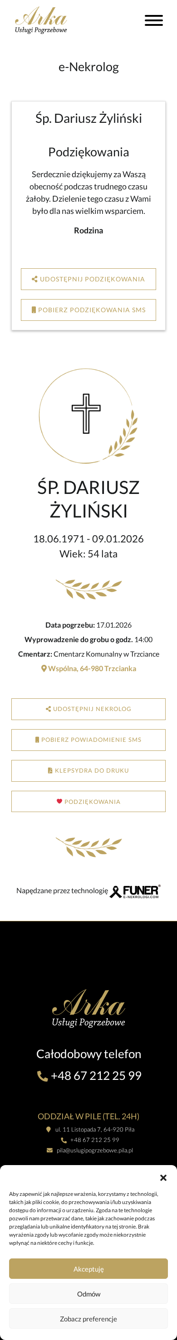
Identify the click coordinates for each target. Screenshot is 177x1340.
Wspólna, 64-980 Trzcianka (91, 668)
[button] (163, 1176)
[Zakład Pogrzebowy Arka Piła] (51, 19)
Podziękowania (92, 801)
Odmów (88, 1294)
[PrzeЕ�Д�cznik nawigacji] (154, 21)
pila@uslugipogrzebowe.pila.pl (94, 1150)
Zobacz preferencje (88, 1319)
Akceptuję (89, 1269)
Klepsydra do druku (91, 770)
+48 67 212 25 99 (95, 1075)
